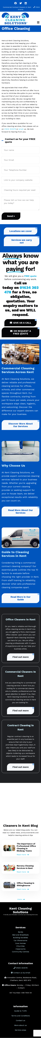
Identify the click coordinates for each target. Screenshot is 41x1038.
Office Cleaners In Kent (20, 619)
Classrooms (20, 949)
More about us (20, 1025)
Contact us (20, 1020)
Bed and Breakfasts (20, 935)
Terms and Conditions (20, 1016)
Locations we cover (20, 231)
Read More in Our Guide (20, 598)
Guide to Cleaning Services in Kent (15, 554)
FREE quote (30, 276)
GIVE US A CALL (22, 322)
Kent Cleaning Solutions (20, 910)
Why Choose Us (13, 465)
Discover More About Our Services (20, 425)
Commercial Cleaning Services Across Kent (18, 370)
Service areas (20, 1030)
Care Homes (20, 943)
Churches (20, 946)
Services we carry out (21, 241)
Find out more (20, 657)
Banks (20, 932)
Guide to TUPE (20, 1011)
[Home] (15, 18)
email (21, 129)
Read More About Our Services (20, 511)
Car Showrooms (20, 940)
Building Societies (20, 938)
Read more (21, 855)
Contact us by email (21, 973)
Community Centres (20, 952)
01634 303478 (10, 129)
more (19, 899)
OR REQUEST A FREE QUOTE (22, 332)
